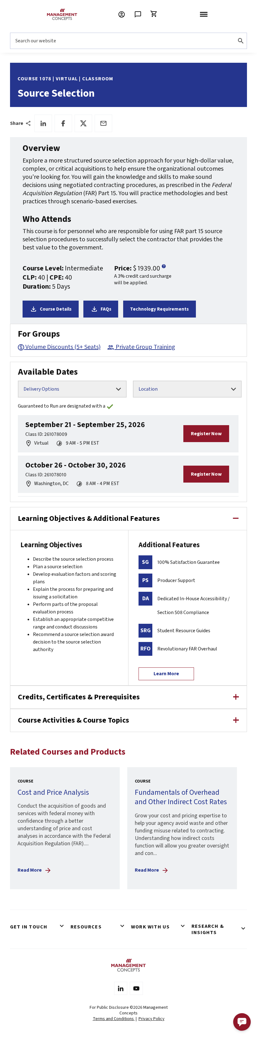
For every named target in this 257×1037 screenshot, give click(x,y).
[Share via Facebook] (63, 123)
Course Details (55, 309)
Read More (30, 870)
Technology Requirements (159, 309)
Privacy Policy (152, 1019)
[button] (242, 1022)
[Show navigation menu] (203, 14)
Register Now (206, 433)
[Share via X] (83, 123)
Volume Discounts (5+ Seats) (63, 347)
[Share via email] (103, 123)
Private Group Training (145, 347)
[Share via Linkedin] (43, 123)
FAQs (106, 309)
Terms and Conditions (114, 1019)
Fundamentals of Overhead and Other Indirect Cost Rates (181, 797)
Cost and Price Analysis (53, 792)
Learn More (166, 673)
